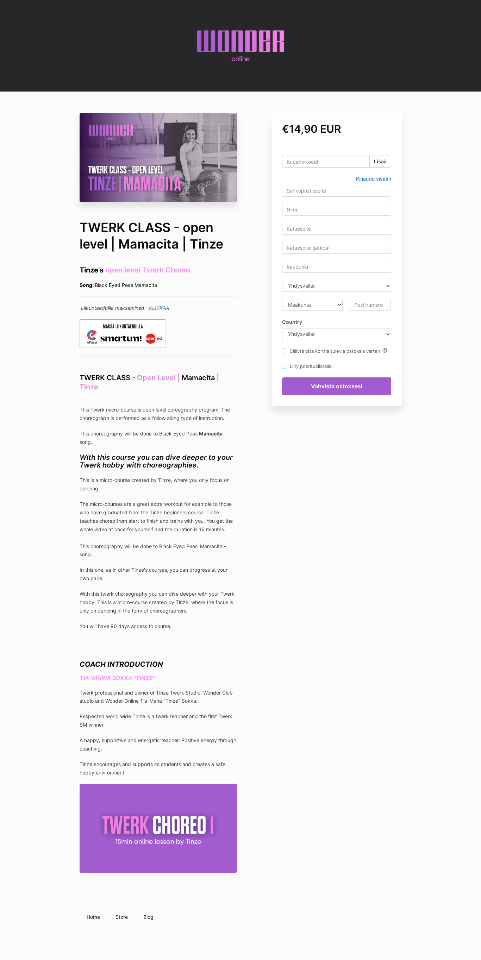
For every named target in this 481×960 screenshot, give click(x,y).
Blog (148, 917)
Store (121, 917)
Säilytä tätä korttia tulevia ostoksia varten (338, 350)
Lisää (380, 161)
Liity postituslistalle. (311, 366)
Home (93, 917)
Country (292, 322)
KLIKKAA (159, 308)
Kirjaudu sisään (373, 179)
